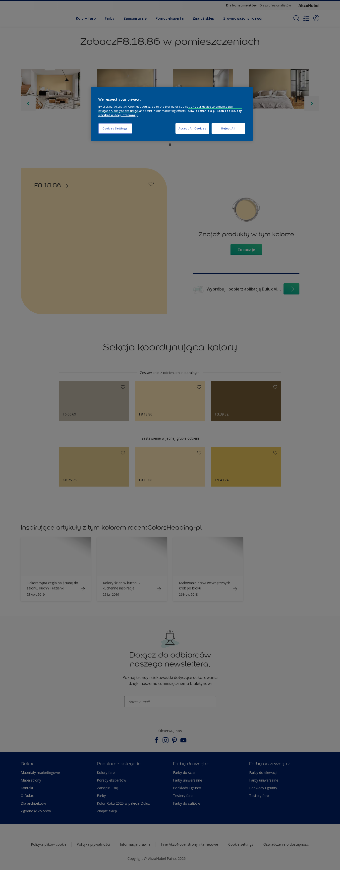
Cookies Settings (115, 128)
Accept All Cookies (192, 128)
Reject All (228, 128)
